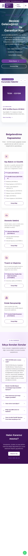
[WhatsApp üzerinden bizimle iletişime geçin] (25, 553)
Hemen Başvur (13, 61)
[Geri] (21, 80)
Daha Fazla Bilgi (7, 117)
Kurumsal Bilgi (14, 66)
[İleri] (25, 80)
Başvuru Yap (14, 453)
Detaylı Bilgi (14, 203)
